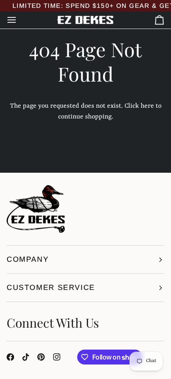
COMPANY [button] (28, 259)
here (147, 106)
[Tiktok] (25, 357)
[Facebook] (10, 357)
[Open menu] (19, 20)
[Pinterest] (41, 357)
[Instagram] (57, 357)
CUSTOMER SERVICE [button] (51, 287)
